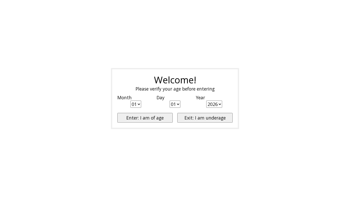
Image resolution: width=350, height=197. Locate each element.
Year (200, 97)
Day (160, 97)
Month (124, 97)
